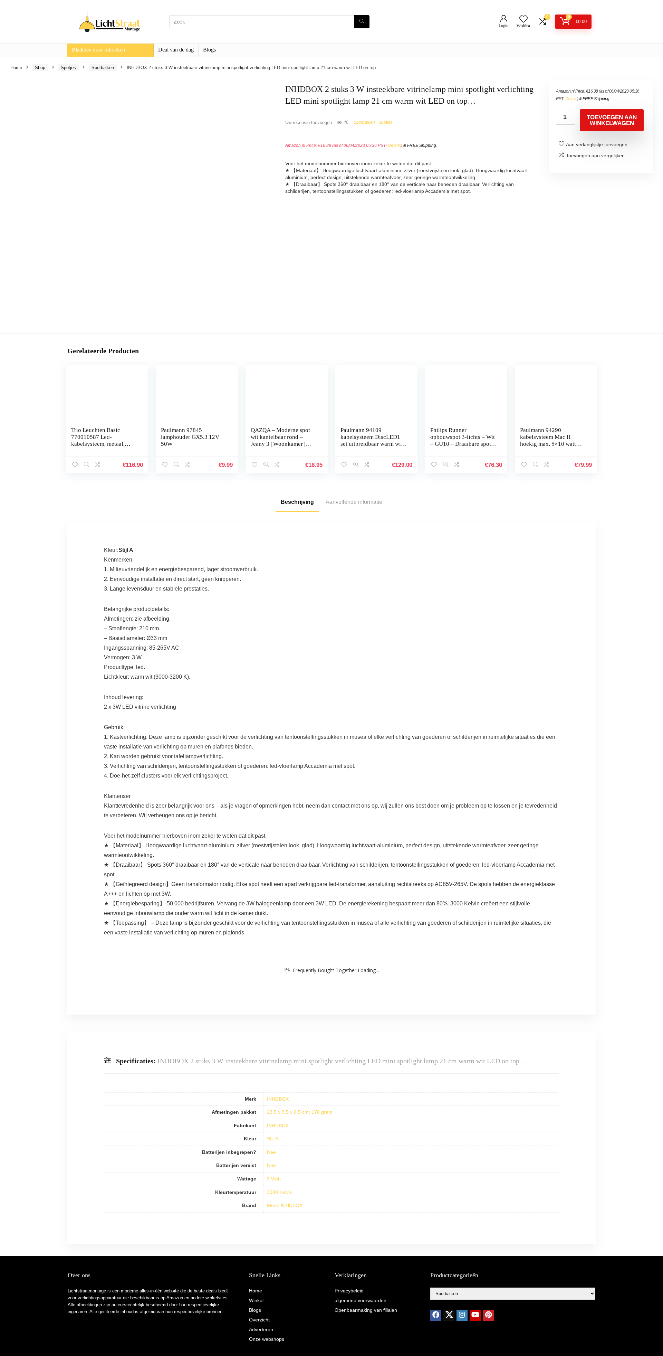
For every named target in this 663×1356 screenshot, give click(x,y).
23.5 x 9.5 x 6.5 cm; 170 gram (300, 1112)
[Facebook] (435, 1315)
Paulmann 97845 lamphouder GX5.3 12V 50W (190, 437)
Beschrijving (297, 502)
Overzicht (259, 1319)
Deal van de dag (176, 50)
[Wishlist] (523, 19)
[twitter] (448, 1315)
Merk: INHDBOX (284, 1205)
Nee (271, 1152)
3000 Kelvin (279, 1192)
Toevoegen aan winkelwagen (612, 120)
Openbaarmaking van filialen (366, 1310)
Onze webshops (266, 1339)
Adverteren (261, 1329)
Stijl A (273, 1138)
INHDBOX (278, 1099)
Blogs (209, 50)
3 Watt (274, 1178)
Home (16, 67)
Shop (40, 67)
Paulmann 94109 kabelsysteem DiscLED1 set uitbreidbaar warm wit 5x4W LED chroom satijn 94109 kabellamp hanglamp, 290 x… (371, 447)
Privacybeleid (349, 1290)
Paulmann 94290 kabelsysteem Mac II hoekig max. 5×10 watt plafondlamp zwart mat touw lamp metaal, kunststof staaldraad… (548, 447)
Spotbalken (103, 67)
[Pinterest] (488, 1315)
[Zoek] (361, 21)
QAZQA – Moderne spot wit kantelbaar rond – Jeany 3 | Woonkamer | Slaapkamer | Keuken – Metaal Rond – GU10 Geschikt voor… (280, 447)
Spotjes (68, 67)
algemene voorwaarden (360, 1300)
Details (394, 145)
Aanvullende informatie (354, 502)
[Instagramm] (462, 1315)
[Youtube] (475, 1315)
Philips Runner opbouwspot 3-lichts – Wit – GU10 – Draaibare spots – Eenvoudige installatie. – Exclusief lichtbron (463, 444)
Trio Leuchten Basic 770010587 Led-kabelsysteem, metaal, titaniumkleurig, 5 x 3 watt (103, 440)
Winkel (256, 1300)
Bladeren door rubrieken (98, 50)
